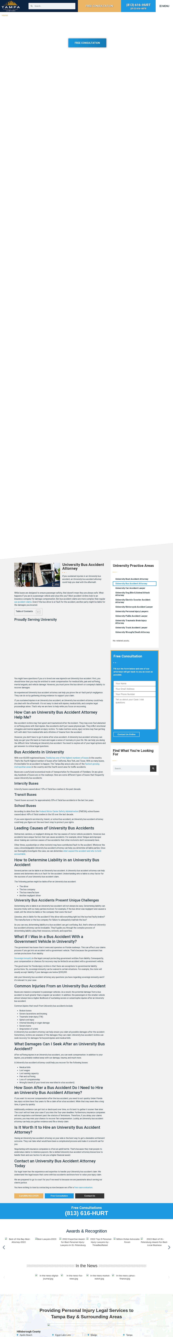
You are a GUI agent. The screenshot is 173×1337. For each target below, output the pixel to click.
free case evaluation (83, 1187)
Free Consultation (99, 6)
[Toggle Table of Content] (37, 612)
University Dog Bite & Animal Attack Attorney (132, 593)
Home (5, 15)
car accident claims (23, 602)
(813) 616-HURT (138, 5)
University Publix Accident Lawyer (131, 616)
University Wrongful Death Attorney (132, 632)
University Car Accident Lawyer (130, 588)
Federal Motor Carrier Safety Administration (58, 811)
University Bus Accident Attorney (131, 583)
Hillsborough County (29, 1331)
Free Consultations (86, 1208)
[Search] (153, 768)
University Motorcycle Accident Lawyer (134, 607)
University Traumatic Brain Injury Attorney (131, 621)
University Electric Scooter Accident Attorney (132, 601)
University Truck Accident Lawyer (131, 627)
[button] (3, 1247)
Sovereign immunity (23, 958)
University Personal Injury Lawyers (131, 611)
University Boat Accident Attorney (131, 579)
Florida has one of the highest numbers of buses (67, 758)
